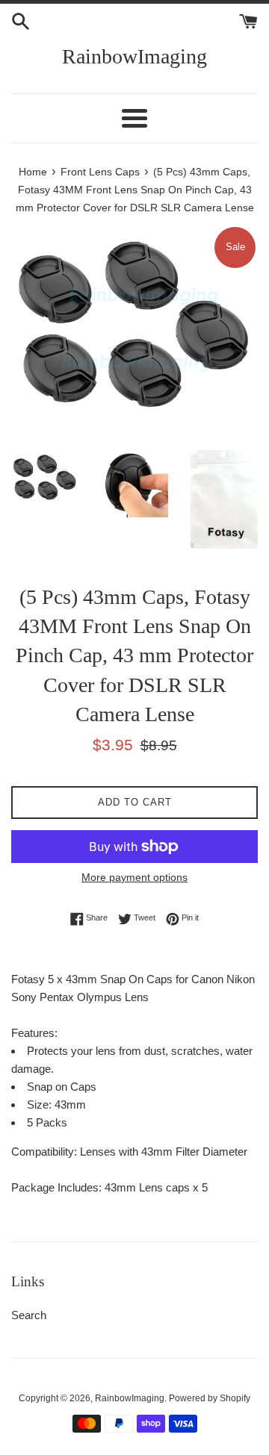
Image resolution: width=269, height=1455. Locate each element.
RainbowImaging (134, 56)
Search (28, 1315)
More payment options (134, 877)
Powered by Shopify (209, 1398)
